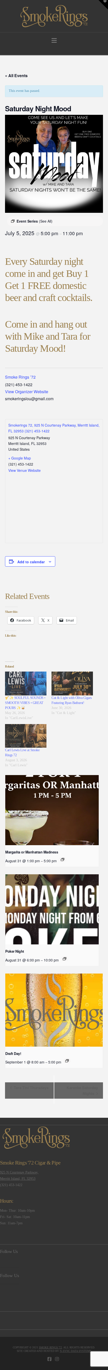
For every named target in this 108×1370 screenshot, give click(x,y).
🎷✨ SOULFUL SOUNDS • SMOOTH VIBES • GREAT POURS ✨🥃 (25, 703)
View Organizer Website (26, 391)
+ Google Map (19, 458)
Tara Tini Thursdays (30, 1087)
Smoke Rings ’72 (20, 377)
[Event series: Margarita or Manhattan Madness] (62, 859)
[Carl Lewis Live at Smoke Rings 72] (25, 736)
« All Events (16, 75)
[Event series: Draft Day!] (67, 1060)
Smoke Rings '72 (50, 1347)
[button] (54, 40)
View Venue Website (24, 470)
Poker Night (14, 951)
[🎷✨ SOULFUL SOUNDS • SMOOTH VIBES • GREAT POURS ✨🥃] (25, 683)
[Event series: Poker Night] (64, 958)
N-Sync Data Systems (75, 1350)
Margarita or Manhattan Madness (31, 851)
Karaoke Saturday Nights (82, 1090)
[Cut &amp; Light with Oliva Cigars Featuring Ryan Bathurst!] (72, 683)
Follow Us (9, 1251)
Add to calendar (31, 561)
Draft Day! (13, 1053)
